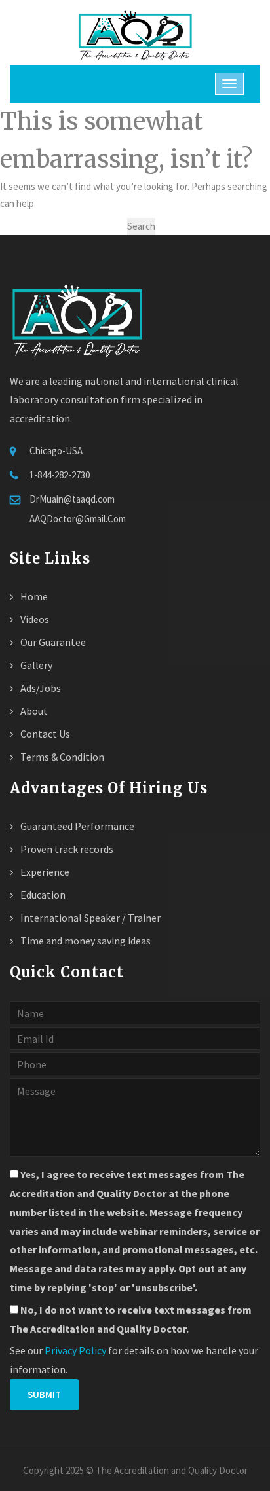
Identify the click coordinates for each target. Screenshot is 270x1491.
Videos (33, 619)
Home (33, 596)
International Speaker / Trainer (89, 917)
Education (42, 894)
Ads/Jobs (39, 687)
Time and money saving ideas (84, 940)
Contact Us (44, 733)
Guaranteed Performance (76, 826)
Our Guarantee (52, 642)
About (33, 710)
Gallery (35, 665)
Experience (43, 871)
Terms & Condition (61, 756)
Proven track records (65, 848)
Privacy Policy (75, 1350)
